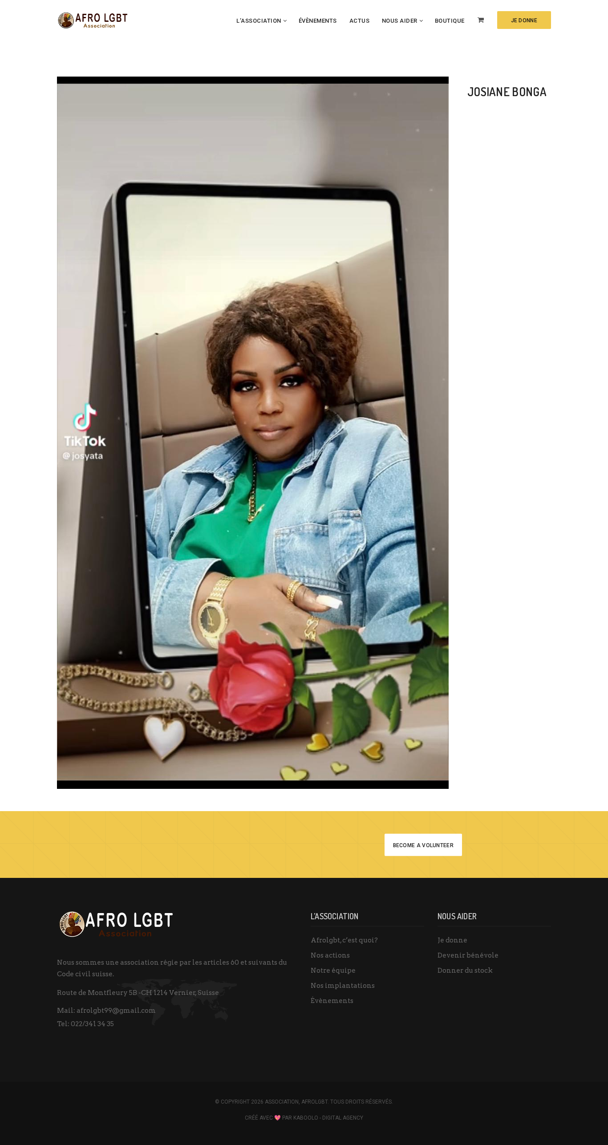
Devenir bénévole (468, 955)
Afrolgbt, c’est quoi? (344, 940)
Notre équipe (333, 970)
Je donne (452, 940)
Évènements (318, 20)
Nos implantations (343, 986)
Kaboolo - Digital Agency (328, 1118)
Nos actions (330, 955)
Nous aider (399, 20)
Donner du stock (465, 970)
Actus (359, 20)
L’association (258, 20)
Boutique (450, 20)
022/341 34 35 (92, 1024)
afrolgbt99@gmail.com (116, 1011)
